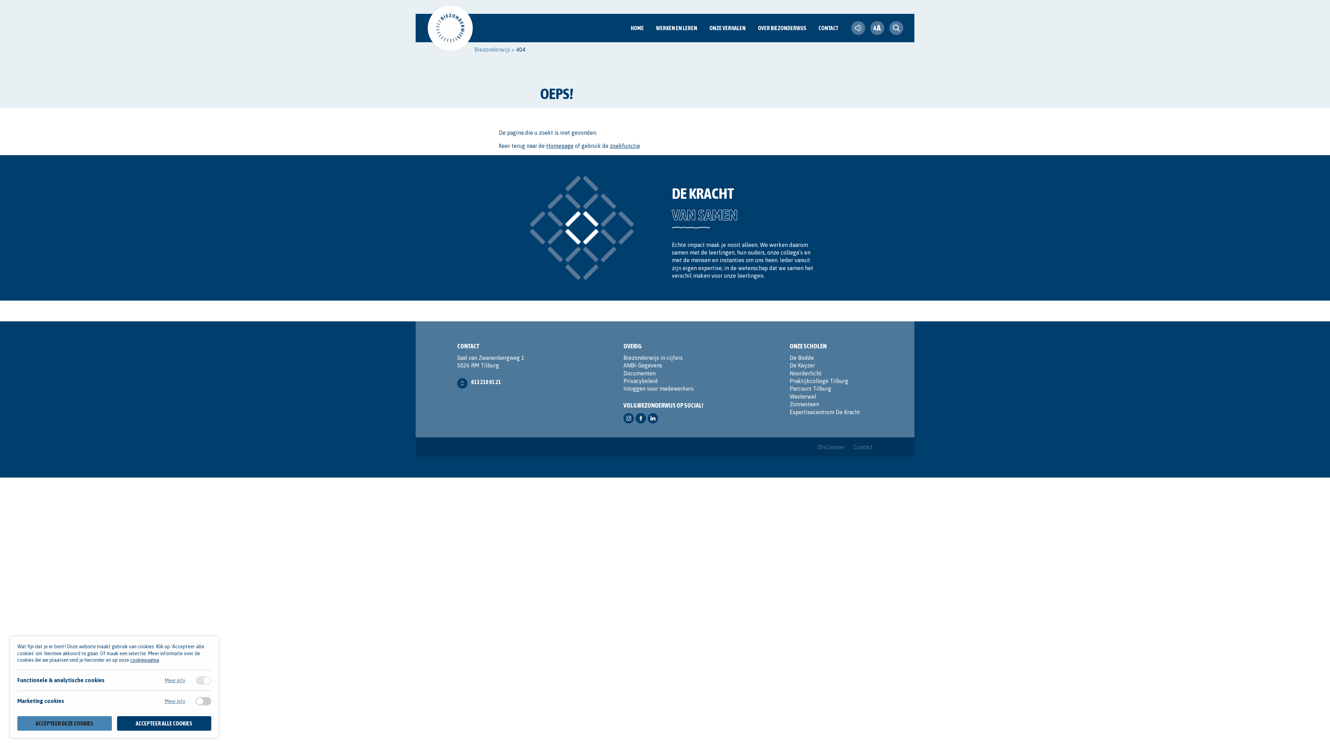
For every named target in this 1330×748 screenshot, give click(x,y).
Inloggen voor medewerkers (658, 388)
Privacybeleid (640, 381)
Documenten (639, 373)
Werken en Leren (676, 28)
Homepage (560, 146)
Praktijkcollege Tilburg (819, 381)
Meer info (175, 680)
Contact (828, 28)
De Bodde (802, 358)
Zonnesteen (804, 404)
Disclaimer (831, 447)
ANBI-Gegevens (642, 365)
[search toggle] (896, 28)
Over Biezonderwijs (782, 28)
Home (637, 28)
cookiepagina (144, 660)
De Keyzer (802, 365)
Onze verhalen (727, 28)
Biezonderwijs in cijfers (653, 358)
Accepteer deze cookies (64, 723)
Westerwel (803, 396)
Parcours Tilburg (810, 388)
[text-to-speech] (858, 28)
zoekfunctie (625, 146)
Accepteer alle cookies (164, 723)
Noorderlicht (806, 373)
